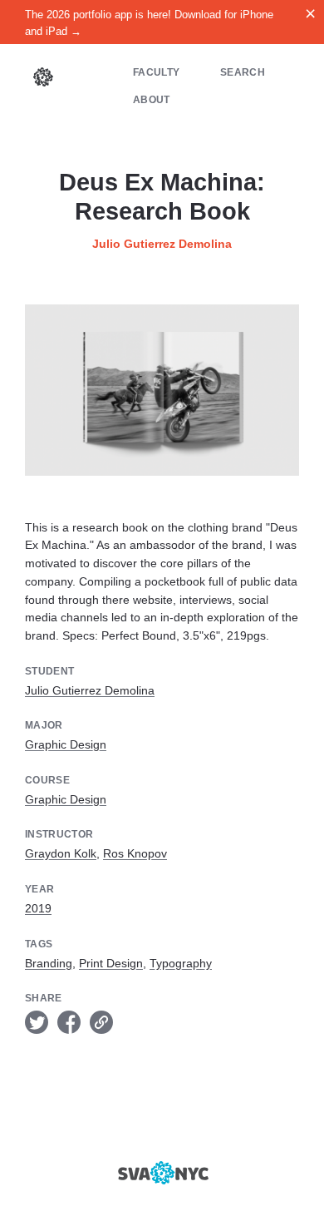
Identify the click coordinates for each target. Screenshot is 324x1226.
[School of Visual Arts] (162, 1172)
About (151, 99)
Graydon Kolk (60, 853)
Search (242, 72)
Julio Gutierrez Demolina (162, 243)
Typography (181, 963)
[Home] (43, 79)
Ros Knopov (135, 853)
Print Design (111, 963)
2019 (38, 908)
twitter (36, 1022)
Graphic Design (65, 744)
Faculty (156, 72)
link (101, 1022)
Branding (48, 963)
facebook (69, 1022)
